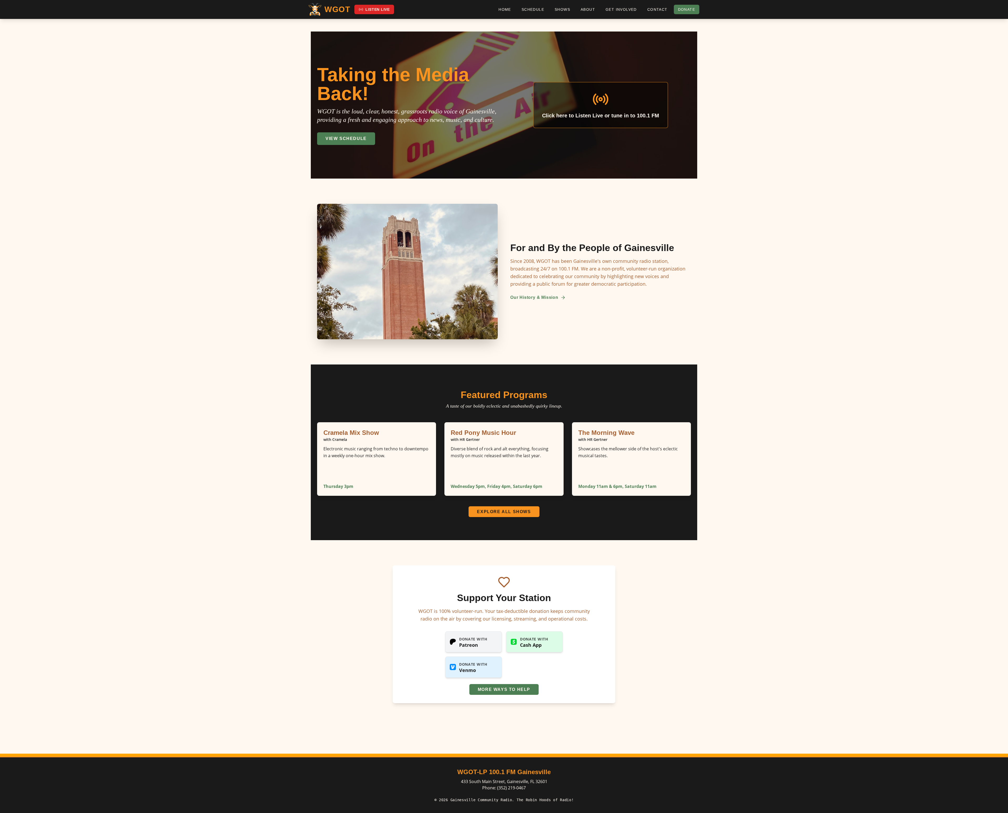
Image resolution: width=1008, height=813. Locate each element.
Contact (657, 9)
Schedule (533, 9)
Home (504, 9)
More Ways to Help (504, 689)
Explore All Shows (504, 511)
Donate (686, 9)
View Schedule (346, 138)
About (588, 9)
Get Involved (621, 9)
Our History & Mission (534, 297)
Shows (562, 9)
